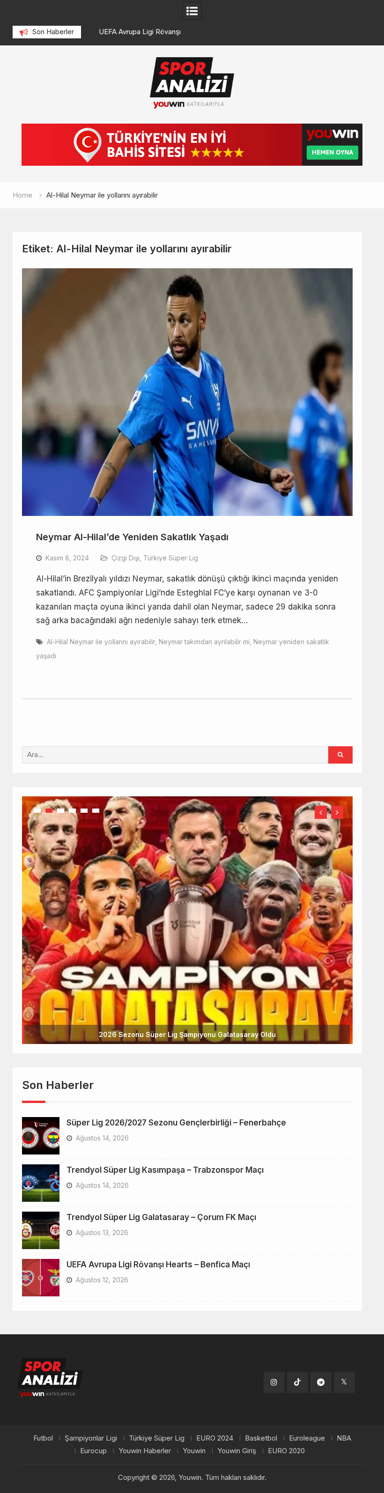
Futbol (43, 1366)
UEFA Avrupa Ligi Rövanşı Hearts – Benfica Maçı (158, 1192)
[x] (344, 1310)
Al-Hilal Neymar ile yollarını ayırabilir (101, 642)
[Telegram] (321, 1310)
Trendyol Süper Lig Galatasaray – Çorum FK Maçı (161, 1145)
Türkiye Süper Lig (170, 558)
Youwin (194, 1378)
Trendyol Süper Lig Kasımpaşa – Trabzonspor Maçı (165, 1098)
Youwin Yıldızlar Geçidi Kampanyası (187, 962)
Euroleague (307, 1366)
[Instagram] (274, 1310)
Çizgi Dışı (125, 558)
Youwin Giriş (236, 1378)
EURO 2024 (214, 1366)
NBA (344, 1366)
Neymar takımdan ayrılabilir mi (204, 642)
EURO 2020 (286, 1378)
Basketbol (261, 1366)
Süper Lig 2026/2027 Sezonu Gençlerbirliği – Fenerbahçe (176, 1050)
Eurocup (93, 1378)
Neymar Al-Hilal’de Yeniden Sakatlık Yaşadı (132, 537)
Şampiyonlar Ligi (91, 1366)
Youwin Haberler (144, 1378)
